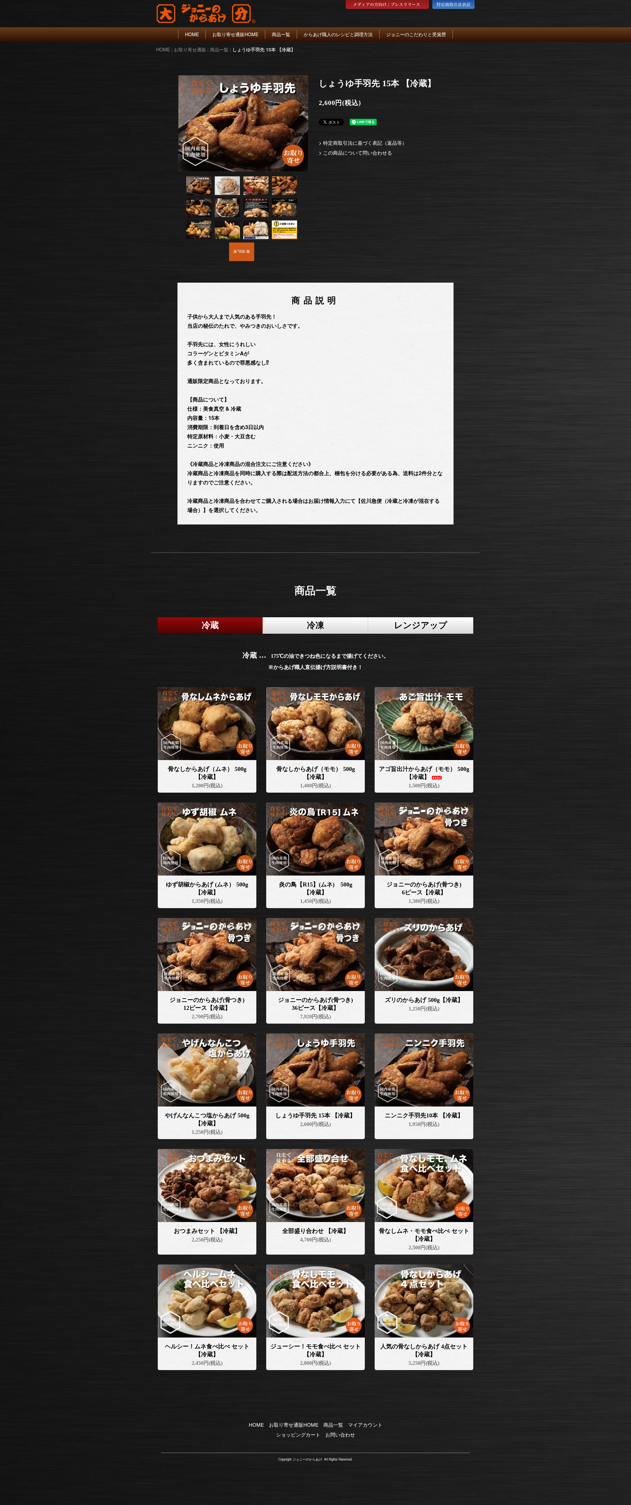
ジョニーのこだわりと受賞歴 (416, 34)
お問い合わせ (340, 1434)
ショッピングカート (298, 1434)
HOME (192, 34)
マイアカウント (365, 1424)
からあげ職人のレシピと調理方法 (338, 34)
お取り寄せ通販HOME (235, 34)
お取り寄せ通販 (190, 49)
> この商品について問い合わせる (355, 152)
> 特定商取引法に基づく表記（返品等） (363, 142)
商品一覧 (281, 34)
